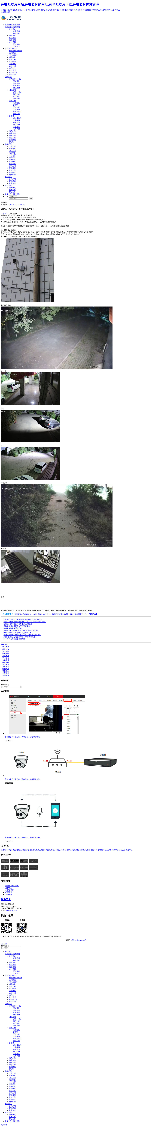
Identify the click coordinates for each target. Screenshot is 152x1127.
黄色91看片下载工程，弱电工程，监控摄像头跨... (23, 779)
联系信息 (6, 899)
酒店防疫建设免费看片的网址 (63, 614)
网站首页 (13, 205)
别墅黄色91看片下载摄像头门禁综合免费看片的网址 (23, 619)
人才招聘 (12, 42)
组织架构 (16, 33)
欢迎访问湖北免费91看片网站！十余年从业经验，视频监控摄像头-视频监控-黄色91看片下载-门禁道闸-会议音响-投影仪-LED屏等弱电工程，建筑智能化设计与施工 (60, 10)
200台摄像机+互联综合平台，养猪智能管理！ (20, 637)
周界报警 (16, 85)
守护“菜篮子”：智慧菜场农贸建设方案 (17, 633)
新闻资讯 (8, 177)
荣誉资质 (12, 40)
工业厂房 (12, 146)
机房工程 (16, 114)
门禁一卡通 (17, 92)
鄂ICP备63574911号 (79, 940)
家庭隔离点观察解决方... (23, 614)
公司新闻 (12, 179)
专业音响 (16, 127)
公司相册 (12, 38)
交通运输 (12, 175)
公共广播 (16, 129)
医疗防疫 (12, 62)
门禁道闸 (12, 90)
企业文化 (12, 35)
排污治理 (12, 70)
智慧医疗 (12, 172)
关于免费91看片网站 (12, 27)
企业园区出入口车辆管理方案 (14, 639)
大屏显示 (16, 120)
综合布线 (12, 131)
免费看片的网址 (11, 48)
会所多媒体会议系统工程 (13, 628)
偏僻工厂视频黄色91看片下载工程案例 (18, 624)
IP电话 (15, 105)
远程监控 (12, 75)
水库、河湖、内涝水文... (42, 614)
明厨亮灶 (12, 57)
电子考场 (12, 64)
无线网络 (16, 109)
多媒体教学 (17, 118)
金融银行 (12, 159)
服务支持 (8, 185)
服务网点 (12, 188)
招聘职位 (16, 44)
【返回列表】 (93, 614)
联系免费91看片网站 (12, 194)
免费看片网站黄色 (15, 51)
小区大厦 (12, 155)
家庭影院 (16, 122)
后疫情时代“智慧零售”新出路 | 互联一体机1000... (21, 630)
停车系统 (16, 96)
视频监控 (16, 81)
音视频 (11, 116)
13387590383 (5, 12)
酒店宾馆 (12, 151)
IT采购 (11, 142)
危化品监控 (13, 72)
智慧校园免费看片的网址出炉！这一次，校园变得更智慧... (25, 622)
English (4, 944)
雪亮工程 (12, 59)
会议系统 (16, 125)
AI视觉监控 (13, 55)
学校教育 (12, 148)
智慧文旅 (12, 170)
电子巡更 (16, 88)
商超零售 (12, 153)
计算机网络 (17, 111)
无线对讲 (16, 107)
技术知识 (12, 183)
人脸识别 (12, 66)
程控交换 (16, 103)
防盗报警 (16, 83)
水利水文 (12, 68)
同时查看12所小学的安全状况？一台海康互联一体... (22, 635)
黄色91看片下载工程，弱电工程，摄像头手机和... (23, 837)
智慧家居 (12, 138)
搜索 (30, 198)
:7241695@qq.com (10, 910)
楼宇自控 (12, 133)
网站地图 (4, 1125)
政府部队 (12, 161)
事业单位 (12, 157)
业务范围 (8, 77)
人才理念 (16, 46)
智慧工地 (12, 166)
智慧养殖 (12, 168)
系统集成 (12, 135)
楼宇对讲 (16, 94)
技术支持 (12, 190)
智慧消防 (12, 140)
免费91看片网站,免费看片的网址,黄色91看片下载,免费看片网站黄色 (50, 4)
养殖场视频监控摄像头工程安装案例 (17, 626)
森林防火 (12, 53)
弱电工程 (12, 101)
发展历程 (16, 31)
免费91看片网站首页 (12, 25)
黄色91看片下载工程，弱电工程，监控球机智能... (23, 737)
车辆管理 (16, 98)
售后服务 (12, 192)
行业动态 (12, 181)
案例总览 (8, 144)
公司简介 (12, 29)
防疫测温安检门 (80, 614)
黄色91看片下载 (15, 79)
